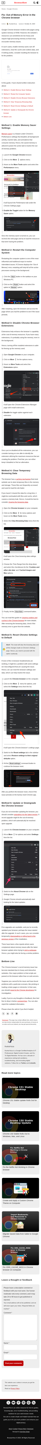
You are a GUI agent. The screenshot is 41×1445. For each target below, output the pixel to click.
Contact (15, 1429)
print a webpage (30, 950)
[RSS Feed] (34, 1403)
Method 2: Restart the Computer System (17, 94)
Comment (8, 1313)
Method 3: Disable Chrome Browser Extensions (19, 98)
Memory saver (7, 134)
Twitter (23, 1063)
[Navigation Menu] (3, 2)
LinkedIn (32, 1063)
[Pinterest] (18, 1403)
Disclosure (5, 1020)
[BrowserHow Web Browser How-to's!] (20, 3)
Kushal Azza (13, 24)
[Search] (34, 3)
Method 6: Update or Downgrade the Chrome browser (19, 111)
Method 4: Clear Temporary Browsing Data (18, 102)
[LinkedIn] (8, 1013)
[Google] (28, 1403)
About (10, 1429)
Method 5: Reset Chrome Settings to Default (18, 106)
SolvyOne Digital (25, 1431)
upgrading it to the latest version (26, 814)
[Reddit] (16, 1013)
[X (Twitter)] (3, 1013)
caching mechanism (23, 479)
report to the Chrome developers (22, 990)
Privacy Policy (15, 1388)
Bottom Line (8, 117)
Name (6, 1343)
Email (6, 1352)
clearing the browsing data (18, 502)
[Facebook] (12, 1013)
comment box (22, 1001)
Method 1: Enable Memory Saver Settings (17, 90)
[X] (8, 1403)
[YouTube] (13, 1403)
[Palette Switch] (38, 3)
